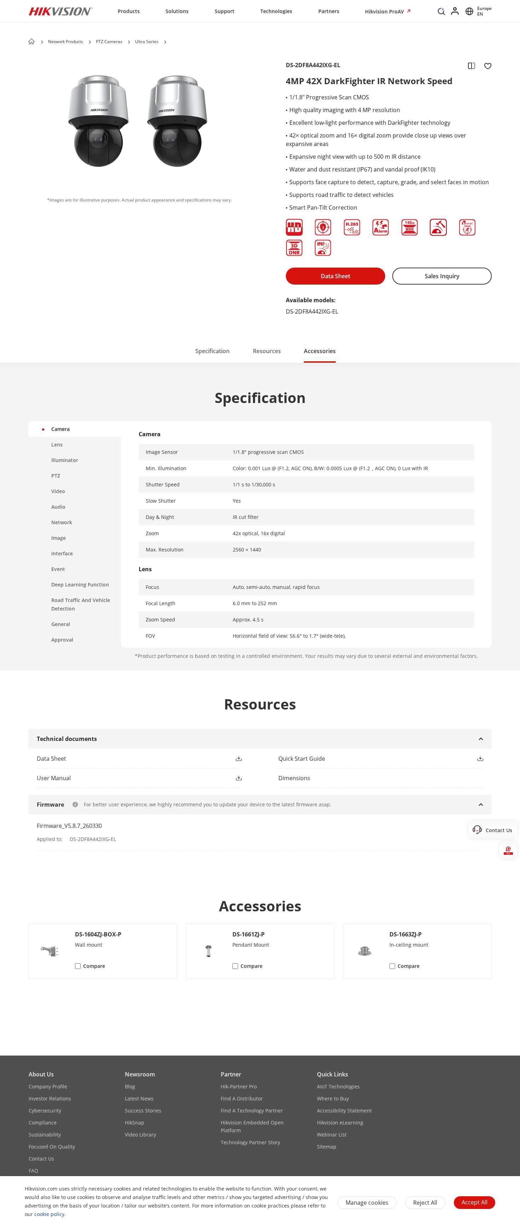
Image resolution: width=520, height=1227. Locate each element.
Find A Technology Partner (252, 1110)
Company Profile (48, 1086)
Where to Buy (333, 1098)
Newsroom (140, 1074)
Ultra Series (146, 42)
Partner (231, 1074)
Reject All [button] (425, 1202)
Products (129, 11)
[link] (127, 758)
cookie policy (49, 1214)
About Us (41, 1074)
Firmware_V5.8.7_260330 (69, 826)
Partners (328, 11)
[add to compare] (471, 65)
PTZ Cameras (109, 42)
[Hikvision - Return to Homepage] (60, 11)
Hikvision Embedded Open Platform (252, 1126)
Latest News (139, 1098)
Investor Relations (50, 1098)
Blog (130, 1086)
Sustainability (45, 1134)
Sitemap (326, 1146)
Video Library (140, 1134)
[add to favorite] (486, 65)
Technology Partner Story (250, 1142)
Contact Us (41, 1158)
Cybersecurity (45, 1110)
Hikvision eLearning (340, 1122)
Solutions (177, 11)
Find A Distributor (242, 1098)
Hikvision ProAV (385, 11)
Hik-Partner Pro (239, 1086)
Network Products (65, 42)
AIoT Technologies (338, 1086)
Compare (94, 966)
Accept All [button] (474, 1202)
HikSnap (134, 1122)
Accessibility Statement (344, 1110)
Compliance (43, 1122)
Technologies (276, 11)
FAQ (33, 1170)
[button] (441, 13)
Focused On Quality (52, 1146)
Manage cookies (367, 1202)
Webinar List (332, 1134)
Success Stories (143, 1110)
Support (225, 11)
